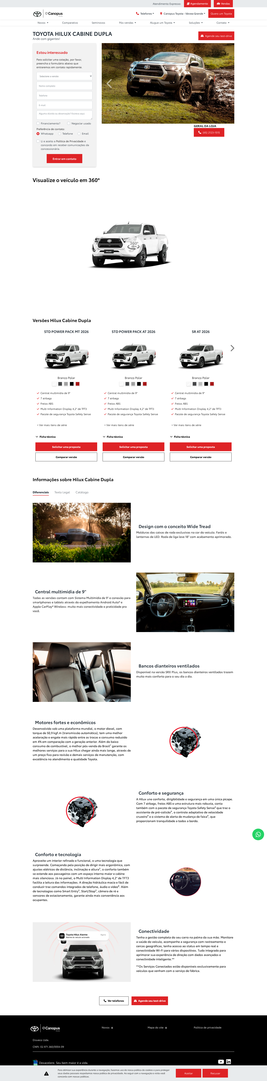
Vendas (225, 3)
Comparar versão (66, 457)
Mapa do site (155, 1027)
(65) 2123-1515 (211, 132)
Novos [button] (42, 22)
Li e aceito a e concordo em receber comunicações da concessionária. (65, 145)
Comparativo (70, 22)
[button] (110, 83)
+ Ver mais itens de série (52, 425)
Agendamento (199, 3)
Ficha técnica (48, 436)
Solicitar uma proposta (66, 447)
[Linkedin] (230, 1062)
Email (85, 133)
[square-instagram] (206, 1062)
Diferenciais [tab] (41, 492)
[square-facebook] (214, 1062)
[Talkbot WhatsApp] (258, 834)
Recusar (215, 1073)
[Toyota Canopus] (49, 13)
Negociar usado (81, 123)
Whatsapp (47, 133)
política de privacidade (111, 1073)
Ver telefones (116, 1000)
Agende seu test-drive (218, 36)
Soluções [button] (195, 22)
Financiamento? (50, 123)
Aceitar (188, 1073)
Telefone (67, 133)
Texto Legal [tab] (62, 492)
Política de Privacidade (70, 141)
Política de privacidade (207, 1027)
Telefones (146, 13)
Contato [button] (222, 22)
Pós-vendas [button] (126, 22)
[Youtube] (222, 1062)
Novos (106, 1027)
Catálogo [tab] (82, 492)
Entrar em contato (64, 159)
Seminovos (98, 22)
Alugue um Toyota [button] (161, 22)
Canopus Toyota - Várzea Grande (183, 13)
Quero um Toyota (221, 13)
